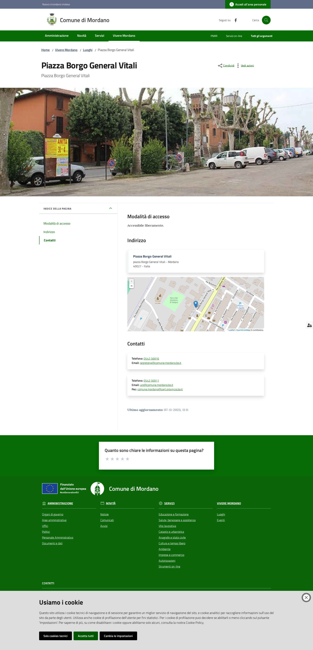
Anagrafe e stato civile (172, 537)
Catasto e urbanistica (171, 531)
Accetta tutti (86, 636)
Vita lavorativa (167, 526)
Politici (46, 531)
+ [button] (132, 281)
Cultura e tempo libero (172, 543)
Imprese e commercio (171, 555)
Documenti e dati (52, 543)
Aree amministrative (54, 520)
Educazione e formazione (174, 514)
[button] (266, 20)
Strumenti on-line (169, 566)
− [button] (132, 286)
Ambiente (164, 549)
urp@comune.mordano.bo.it (156, 385)
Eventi (221, 520)
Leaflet (232, 329)
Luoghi (87, 49)
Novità (111, 503)
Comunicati (107, 520)
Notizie (104, 514)
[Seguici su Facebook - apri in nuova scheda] (234, 20)
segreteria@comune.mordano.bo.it (160, 363)
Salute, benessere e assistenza (177, 520)
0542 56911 (151, 380)
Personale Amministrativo (57, 537)
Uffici (45, 526)
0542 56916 (151, 358)
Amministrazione (60, 503)
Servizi (169, 503)
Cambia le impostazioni (118, 636)
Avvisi (103, 526)
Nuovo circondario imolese (56, 4)
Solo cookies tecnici (55, 636)
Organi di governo (52, 514)
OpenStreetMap (243, 329)
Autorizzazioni (167, 560)
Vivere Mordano (66, 49)
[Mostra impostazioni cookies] (309, 325)
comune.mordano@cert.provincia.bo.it (160, 389)
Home (45, 49)
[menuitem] (57, 35)
